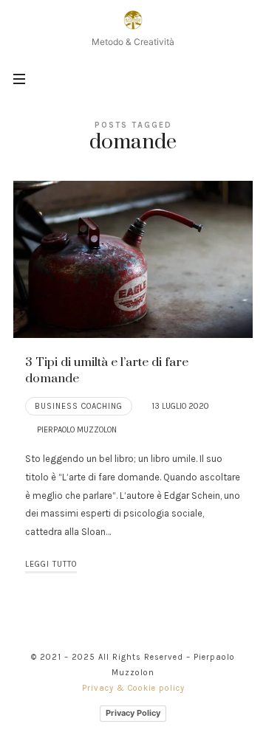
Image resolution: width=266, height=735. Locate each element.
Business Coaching (79, 406)
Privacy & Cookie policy (133, 688)
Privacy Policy (133, 713)
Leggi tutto (51, 564)
